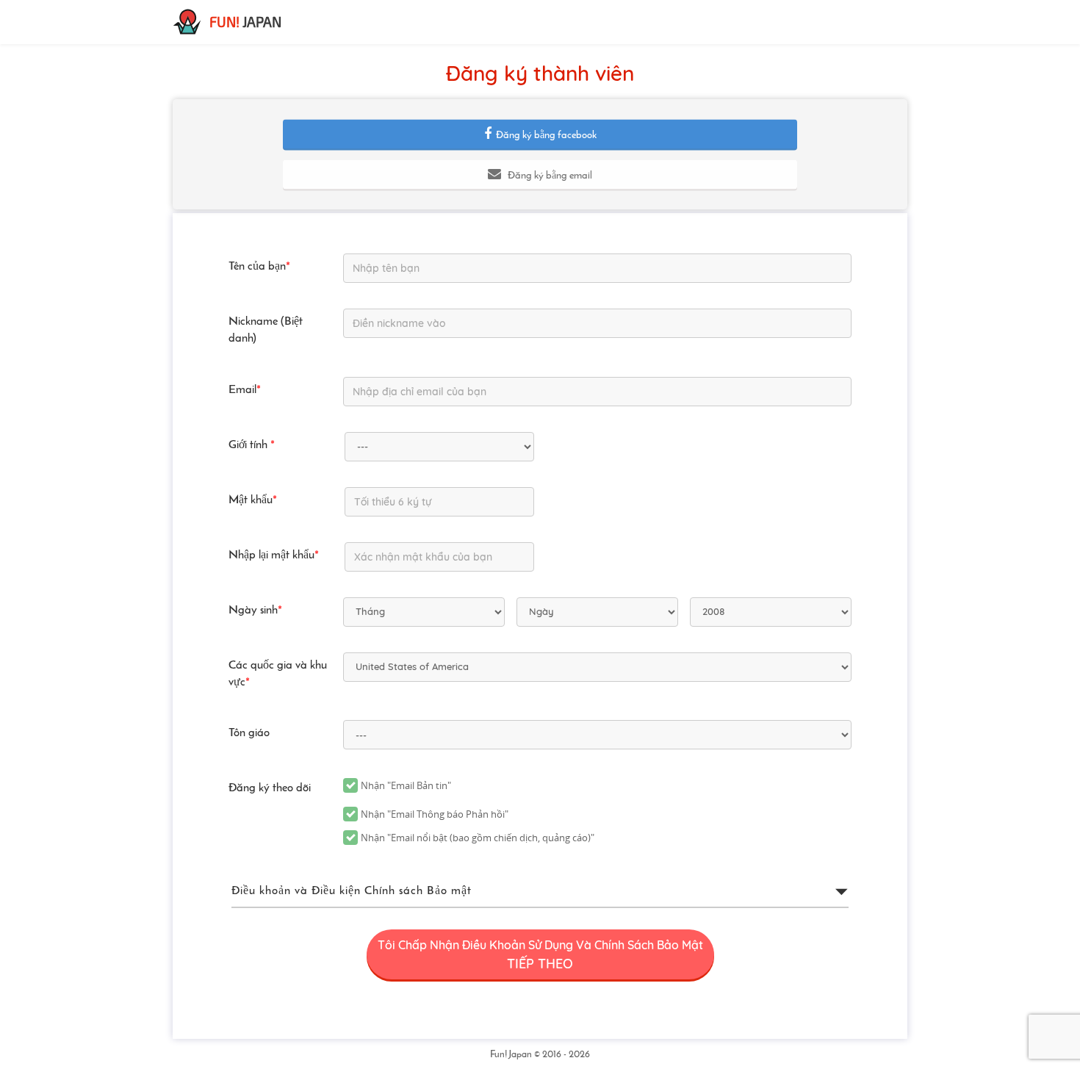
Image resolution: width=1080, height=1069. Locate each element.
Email (244, 390)
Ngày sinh (255, 610)
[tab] (540, 891)
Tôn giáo (249, 733)
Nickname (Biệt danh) (265, 330)
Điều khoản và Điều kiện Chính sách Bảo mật (351, 891)
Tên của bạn (259, 267)
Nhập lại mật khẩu (273, 555)
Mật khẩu (252, 500)
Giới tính (251, 445)
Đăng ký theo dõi (269, 788)
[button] (540, 134)
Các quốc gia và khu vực (277, 674)
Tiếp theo (540, 954)
